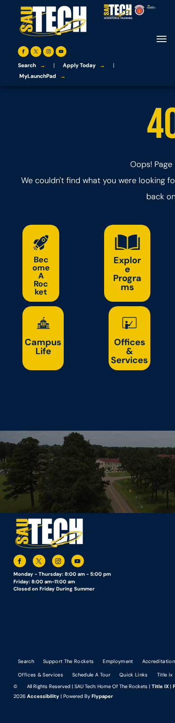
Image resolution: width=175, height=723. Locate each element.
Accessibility (43, 696)
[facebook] (23, 52)
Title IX (160, 686)
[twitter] (36, 52)
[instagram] (48, 52)
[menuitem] (26, 661)
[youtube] (61, 52)
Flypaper (102, 696)
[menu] (162, 39)
